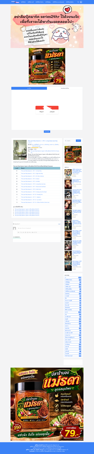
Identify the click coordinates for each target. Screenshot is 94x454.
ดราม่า (41, 144)
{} (34, 232)
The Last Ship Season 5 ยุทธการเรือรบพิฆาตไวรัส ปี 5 (27, 215)
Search (78, 140)
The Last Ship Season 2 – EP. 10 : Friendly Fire (32, 194)
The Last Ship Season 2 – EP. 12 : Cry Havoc (31, 199)
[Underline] (22, 232)
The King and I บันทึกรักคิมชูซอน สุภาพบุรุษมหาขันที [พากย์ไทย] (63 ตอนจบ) (77, 242)
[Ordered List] (25, 232)
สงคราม (52, 144)
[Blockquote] (29, 232)
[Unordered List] (27, 232)
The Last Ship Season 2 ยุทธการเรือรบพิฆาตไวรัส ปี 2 (27, 210)
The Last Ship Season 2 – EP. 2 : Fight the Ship (32, 173)
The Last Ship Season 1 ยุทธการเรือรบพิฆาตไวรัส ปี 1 (27, 209)
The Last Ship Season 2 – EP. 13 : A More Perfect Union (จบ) (35, 202)
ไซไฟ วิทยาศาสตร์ (36, 146)
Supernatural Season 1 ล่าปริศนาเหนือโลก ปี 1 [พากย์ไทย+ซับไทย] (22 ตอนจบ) (77, 222)
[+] (36, 232)
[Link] (33, 232)
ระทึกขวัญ (46, 144)
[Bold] (18, 232)
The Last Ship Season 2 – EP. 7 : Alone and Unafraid (33, 186)
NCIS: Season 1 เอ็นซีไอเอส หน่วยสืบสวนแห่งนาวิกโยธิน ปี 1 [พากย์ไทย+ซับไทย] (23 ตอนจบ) (77, 233)
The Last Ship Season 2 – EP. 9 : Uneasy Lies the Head (33, 192)
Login (59, 224)
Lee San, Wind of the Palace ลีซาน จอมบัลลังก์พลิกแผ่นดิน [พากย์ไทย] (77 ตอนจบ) (77, 192)
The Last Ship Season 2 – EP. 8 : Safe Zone (31, 189)
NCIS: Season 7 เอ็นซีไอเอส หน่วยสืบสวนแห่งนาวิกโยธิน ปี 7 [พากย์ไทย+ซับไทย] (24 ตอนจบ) (77, 263)
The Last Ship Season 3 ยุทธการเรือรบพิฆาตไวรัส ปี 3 (27, 212)
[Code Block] (31, 232)
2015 (30, 142)
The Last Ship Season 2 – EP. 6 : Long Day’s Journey (42, 141)
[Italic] (20, 232)
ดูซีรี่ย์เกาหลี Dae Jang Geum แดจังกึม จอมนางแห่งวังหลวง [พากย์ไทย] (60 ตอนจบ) (77, 171)
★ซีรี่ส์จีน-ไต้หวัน (39, 2)
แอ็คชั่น (56, 144)
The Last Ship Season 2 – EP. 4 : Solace (30, 178)
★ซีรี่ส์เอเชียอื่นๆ (70, 2)
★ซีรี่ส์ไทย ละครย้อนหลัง (58, 2)
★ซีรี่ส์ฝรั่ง (23, 2)
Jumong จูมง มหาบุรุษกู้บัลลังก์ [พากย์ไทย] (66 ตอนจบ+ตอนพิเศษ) (77, 201)
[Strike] (24, 232)
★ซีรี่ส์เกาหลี (31, 2)
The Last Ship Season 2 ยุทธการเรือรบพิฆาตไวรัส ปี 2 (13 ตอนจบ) (45, 151)
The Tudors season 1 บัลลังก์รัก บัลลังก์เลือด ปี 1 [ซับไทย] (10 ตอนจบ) (77, 212)
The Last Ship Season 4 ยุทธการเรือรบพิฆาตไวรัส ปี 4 (27, 213)
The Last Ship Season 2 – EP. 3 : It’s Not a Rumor (32, 176)
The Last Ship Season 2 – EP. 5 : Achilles (30, 181)
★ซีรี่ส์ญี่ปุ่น (48, 2)
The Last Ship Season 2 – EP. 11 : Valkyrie (31, 197)
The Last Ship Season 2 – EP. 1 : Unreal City (31, 171)
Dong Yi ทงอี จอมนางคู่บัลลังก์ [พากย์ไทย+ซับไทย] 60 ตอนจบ (77, 181)
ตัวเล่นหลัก (47, 131)
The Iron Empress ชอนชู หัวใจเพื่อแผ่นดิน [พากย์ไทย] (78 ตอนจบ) (77, 252)
